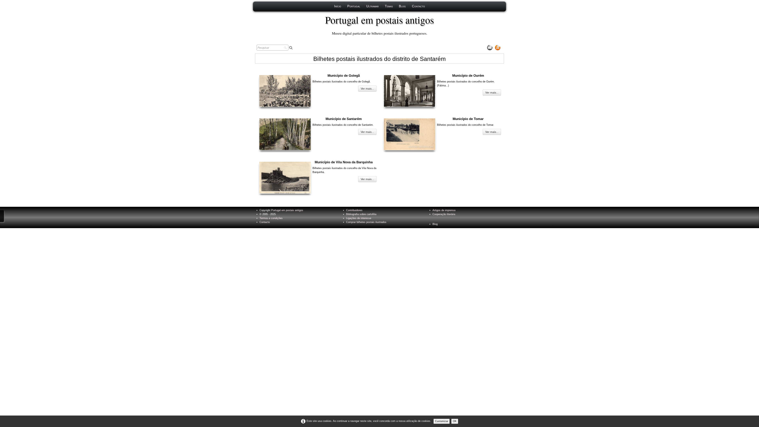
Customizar (441, 421)
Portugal (353, 6)
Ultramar (372, 6)
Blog (402, 6)
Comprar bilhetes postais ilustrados (366, 222)
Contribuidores (354, 210)
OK (455, 421)
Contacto (418, 6)
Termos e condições (271, 218)
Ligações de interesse (358, 218)
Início (337, 6)
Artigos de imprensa (443, 210)
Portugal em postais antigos (287, 210)
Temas (389, 6)
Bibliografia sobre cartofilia (361, 214)
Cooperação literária (443, 214)
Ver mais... (367, 88)
